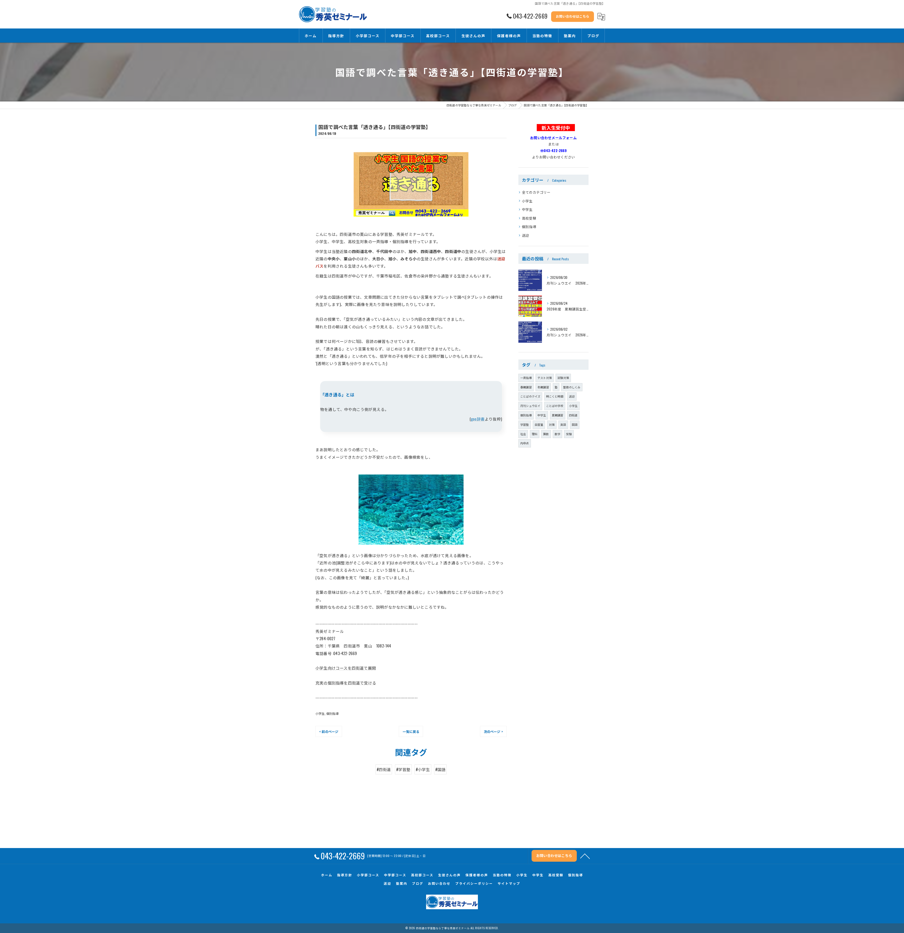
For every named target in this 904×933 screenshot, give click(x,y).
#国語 (440, 769)
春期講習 (526, 387)
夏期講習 (557, 415)
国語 (574, 424)
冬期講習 (543, 387)
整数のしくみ (571, 387)
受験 (569, 434)
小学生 (320, 713)
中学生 (527, 209)
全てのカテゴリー (536, 192)
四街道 (573, 415)
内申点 (524, 443)
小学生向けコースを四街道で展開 (345, 668)
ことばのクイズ (530, 396)
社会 (523, 434)
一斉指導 (526, 378)
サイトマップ (509, 883)
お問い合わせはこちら (572, 16)
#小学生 (423, 769)
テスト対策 (544, 378)
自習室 (539, 424)
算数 (546, 434)
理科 (534, 434)
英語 (563, 424)
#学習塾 (403, 769)
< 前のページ (328, 731)
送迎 (525, 235)
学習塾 (524, 424)
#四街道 (384, 769)
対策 (552, 424)
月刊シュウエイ (530, 406)
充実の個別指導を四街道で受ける (345, 683)
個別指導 (332, 713)
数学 (557, 434)
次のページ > (493, 731)
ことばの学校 (554, 406)
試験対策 (563, 378)
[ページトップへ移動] (585, 856)
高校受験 (529, 218)
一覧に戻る (411, 731)
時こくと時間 (554, 396)
